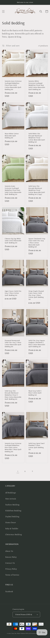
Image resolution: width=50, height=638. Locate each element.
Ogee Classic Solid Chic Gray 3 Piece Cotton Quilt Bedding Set (13, 293)
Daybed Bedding (12, 516)
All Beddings (10, 492)
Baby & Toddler (11, 528)
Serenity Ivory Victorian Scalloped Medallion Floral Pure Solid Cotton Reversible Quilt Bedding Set (13, 85)
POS (27, 633)
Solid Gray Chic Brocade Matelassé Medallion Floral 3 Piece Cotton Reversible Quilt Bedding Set (13, 395)
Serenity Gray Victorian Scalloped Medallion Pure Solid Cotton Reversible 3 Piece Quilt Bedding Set (13, 447)
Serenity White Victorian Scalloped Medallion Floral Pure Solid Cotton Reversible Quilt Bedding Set (37, 85)
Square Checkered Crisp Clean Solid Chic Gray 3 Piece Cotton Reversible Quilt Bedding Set (37, 243)
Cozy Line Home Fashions (18, 633)
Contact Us (10, 563)
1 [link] (17, 471)
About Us (9, 551)
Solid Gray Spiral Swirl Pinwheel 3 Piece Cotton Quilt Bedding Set (37, 446)
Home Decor (10, 522)
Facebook (9, 591)
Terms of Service (12, 575)
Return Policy (11, 557)
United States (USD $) (23, 614)
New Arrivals (10, 498)
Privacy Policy (11, 569)
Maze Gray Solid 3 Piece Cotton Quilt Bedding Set (35, 393)
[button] (3, 11)
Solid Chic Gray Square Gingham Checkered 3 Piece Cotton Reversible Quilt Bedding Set (37, 343)
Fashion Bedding (12, 504)
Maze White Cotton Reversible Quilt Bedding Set (12, 136)
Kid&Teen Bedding (13, 510)
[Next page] (32, 471)
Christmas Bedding (13, 534)
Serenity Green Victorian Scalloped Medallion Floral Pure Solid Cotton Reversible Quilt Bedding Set (13, 190)
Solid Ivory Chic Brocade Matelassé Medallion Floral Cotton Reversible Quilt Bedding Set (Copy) (37, 190)
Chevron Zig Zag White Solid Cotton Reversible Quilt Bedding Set (13, 241)
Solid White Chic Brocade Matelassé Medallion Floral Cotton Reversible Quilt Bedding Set (37, 138)
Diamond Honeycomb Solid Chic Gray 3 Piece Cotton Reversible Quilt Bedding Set (13, 343)
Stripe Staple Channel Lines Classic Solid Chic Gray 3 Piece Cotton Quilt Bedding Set (36, 295)
